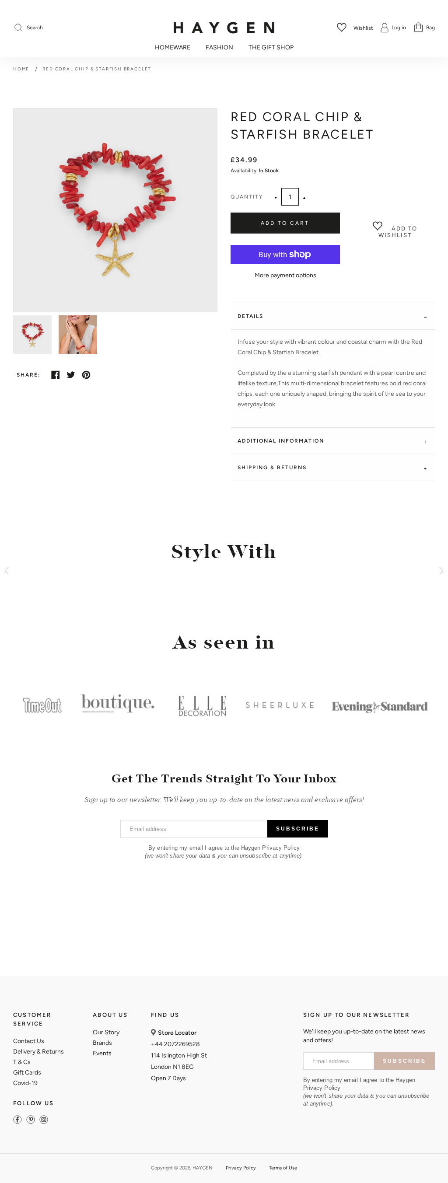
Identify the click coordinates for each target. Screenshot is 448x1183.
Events (102, 1053)
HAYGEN (202, 1168)
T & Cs (22, 1062)
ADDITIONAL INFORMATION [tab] (281, 441)
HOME (21, 69)
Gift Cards (27, 1072)
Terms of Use (283, 1168)
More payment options (285, 275)
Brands (102, 1043)
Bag (430, 27)
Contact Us (28, 1041)
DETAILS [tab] (250, 316)
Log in (399, 27)
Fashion (219, 48)
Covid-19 (25, 1083)
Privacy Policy (241, 1168)
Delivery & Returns (38, 1051)
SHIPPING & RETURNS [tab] (272, 467)
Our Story (106, 1032)
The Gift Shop (271, 48)
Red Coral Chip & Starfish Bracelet (96, 69)
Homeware (172, 48)
